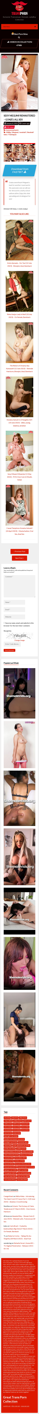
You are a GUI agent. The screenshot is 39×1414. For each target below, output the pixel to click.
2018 (16, 1133)
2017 (7, 1133)
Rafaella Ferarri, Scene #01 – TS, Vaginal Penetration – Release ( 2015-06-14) (19, 1246)
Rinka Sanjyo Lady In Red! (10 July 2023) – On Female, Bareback (19, 315)
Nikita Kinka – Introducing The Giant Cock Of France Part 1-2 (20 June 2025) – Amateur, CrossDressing (19, 1199)
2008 (7, 1124)
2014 (7, 1130)
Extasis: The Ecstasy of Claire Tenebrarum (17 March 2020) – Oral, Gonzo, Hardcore (19, 1209)
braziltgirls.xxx (10, 1142)
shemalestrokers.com (26, 1167)
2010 (25, 1124)
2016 (25, 1130)
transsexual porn (12, 130)
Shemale (9, 1164)
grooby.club (9, 1148)
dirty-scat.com (15, 1406)
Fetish (7, 1145)
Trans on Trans (23, 1176)
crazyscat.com (25, 1406)
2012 (16, 1127)
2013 (25, 1127)
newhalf (23, 132)
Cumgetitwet (8, 1196)
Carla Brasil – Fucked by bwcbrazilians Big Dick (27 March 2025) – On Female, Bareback (18, 1228)
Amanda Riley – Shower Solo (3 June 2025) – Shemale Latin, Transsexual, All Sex (19, 1219)
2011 (7, 1127)
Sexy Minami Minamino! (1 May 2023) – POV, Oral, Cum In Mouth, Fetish (19, 477)
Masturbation (20, 1158)
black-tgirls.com (11, 1136)
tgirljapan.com (10, 1170)
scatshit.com (7, 1406)
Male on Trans (26, 1154)
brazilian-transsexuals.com (14, 1139)
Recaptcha (7, 631)
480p (22, 1117)
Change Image (19, 640)
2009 (16, 1124)
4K (7, 1117)
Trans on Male (10, 1176)
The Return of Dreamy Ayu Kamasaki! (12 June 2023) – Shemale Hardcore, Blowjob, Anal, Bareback (19, 368)
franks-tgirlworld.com (21, 1145)
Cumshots (23, 1142)
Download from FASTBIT (20, 170)
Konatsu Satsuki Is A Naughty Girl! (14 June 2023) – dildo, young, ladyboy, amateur (19, 423)
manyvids (8, 1158)
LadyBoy (21, 1148)
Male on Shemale (11, 1154)
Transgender (10, 1173)
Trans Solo (22, 1179)
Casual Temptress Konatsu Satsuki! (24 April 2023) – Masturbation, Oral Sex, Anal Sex (19, 531)
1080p (8, 132)
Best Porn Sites (21, 34)
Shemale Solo (10, 1167)
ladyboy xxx (27, 1151)
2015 (16, 1130)
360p (15, 1117)
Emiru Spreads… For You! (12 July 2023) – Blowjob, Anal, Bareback (19, 264)
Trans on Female (23, 1173)
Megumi (15, 132)
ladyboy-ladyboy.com (12, 1151)
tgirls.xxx (23, 1170)
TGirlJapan (12, 134)
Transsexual (9, 1179)
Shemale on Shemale (23, 1164)
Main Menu (6, 26)
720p (8, 1121)
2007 (27, 1121)
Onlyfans (19, 1161)
